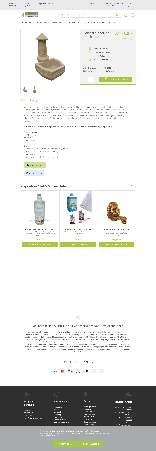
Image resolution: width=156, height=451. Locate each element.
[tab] (33, 405)
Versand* (129, 40)
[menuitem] (28, 22)
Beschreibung (28, 100)
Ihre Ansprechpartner (33, 418)
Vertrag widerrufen (62, 422)
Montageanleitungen (92, 406)
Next (134, 186)
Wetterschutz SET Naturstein (78, 230)
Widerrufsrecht (60, 420)
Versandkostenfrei (36, 165)
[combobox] (90, 15)
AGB (56, 409)
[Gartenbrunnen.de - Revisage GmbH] (29, 14)
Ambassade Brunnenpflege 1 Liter (39, 230)
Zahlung (57, 414)
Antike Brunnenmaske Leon (116, 230)
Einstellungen (91, 444)
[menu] (78, 22)
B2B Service (89, 419)
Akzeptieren (65, 444)
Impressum (58, 407)
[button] (25, 89)
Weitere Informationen (48, 436)
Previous (130, 186)
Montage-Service (91, 409)
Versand (57, 412)
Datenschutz (59, 417)
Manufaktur (89, 417)
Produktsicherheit (35, 173)
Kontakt (131, 6)
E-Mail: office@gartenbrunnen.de (123, 425)
